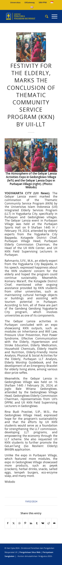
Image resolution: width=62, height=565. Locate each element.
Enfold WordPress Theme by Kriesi (20, 560)
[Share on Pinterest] (25, 523)
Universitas (15, 2)
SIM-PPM (43, 2)
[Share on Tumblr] (37, 523)
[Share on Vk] (42, 523)
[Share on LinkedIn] (31, 523)
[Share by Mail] (54, 523)
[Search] (45, 16)
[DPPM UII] (26, 16)
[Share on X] (13, 523)
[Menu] (52, 16)
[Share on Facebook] (8, 523)
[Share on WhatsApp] (19, 523)
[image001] (31, 47)
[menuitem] (15, 2)
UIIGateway (29, 2)
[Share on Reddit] (48, 523)
